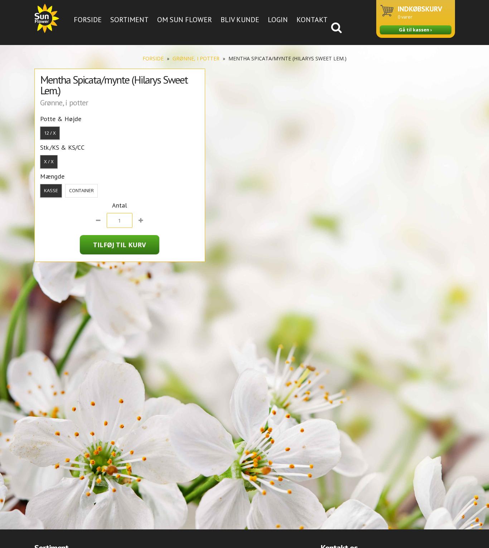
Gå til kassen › (415, 29)
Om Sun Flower (184, 19)
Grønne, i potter (196, 58)
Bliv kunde (240, 19)
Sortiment (129, 19)
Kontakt (312, 19)
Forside (88, 19)
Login (278, 19)
